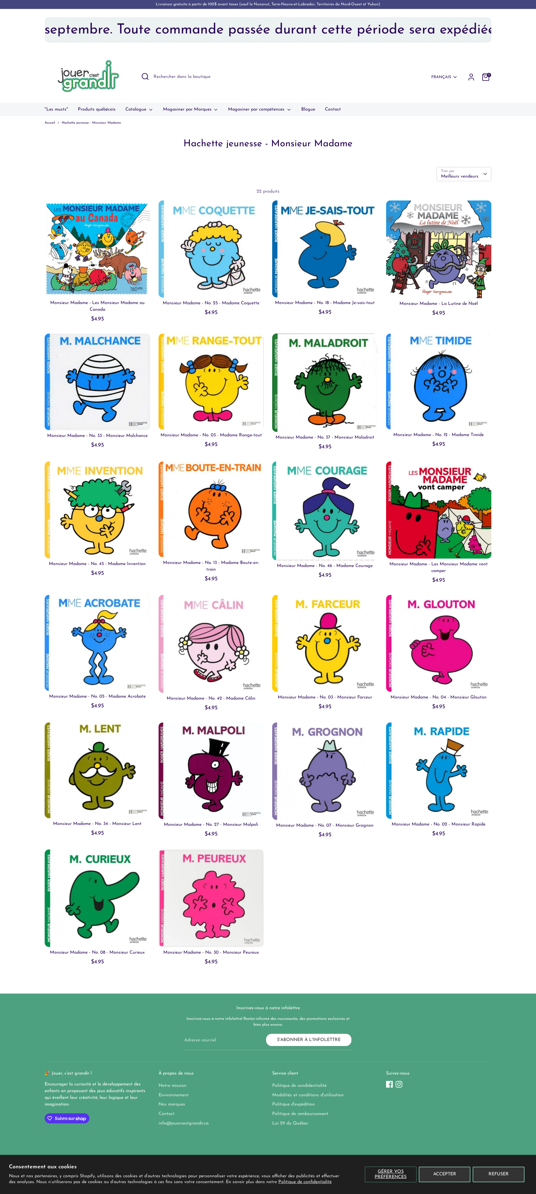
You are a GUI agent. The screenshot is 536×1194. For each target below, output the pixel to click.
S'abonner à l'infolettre (309, 1040)
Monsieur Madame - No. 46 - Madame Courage (325, 566)
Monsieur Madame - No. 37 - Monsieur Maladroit (325, 437)
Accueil (50, 123)
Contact (333, 109)
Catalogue (136, 109)
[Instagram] (399, 1084)
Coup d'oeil (97, 288)
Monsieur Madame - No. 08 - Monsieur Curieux (97, 952)
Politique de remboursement (300, 1114)
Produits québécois (97, 109)
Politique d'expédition (293, 1104)
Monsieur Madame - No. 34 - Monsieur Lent (97, 824)
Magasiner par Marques (188, 109)
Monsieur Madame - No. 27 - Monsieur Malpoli (211, 824)
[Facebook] (389, 1084)
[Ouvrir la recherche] (145, 76)
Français (441, 77)
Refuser (499, 1174)
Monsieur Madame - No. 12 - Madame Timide (438, 435)
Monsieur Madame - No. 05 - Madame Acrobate (97, 696)
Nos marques (172, 1104)
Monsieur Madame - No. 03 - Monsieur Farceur (325, 697)
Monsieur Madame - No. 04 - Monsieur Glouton (439, 697)
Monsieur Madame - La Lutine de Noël (438, 304)
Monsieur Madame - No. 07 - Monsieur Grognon (325, 825)
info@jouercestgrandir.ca (184, 1123)
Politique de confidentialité (305, 1182)
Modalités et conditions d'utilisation (308, 1095)
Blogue (308, 109)
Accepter (444, 1174)
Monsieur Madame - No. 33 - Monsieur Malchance (97, 436)
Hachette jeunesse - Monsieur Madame (91, 123)
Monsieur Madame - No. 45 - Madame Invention (97, 564)
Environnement (174, 1095)
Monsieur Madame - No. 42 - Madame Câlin (211, 698)
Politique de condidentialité (299, 1085)
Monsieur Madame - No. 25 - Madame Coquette (211, 303)
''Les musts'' (56, 109)
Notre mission (172, 1085)
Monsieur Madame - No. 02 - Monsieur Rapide (438, 824)
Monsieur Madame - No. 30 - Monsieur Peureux (211, 952)
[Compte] (471, 77)
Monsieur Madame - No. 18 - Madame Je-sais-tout (325, 303)
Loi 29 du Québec (290, 1123)
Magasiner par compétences (257, 109)
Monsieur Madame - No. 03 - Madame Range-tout (211, 435)
